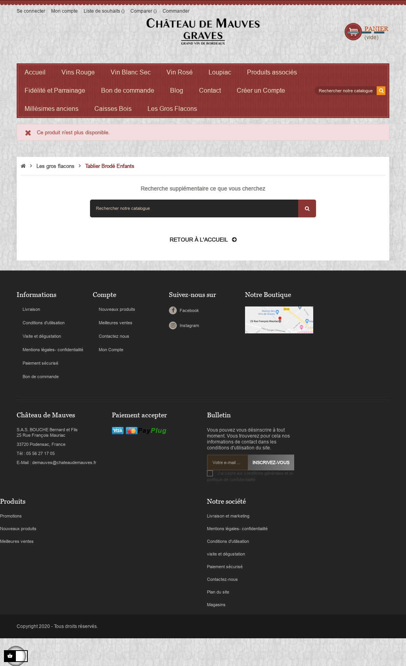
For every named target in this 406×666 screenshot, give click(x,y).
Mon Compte (111, 349)
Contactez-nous (222, 579)
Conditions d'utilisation (44, 322)
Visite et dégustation (42, 336)
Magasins (216, 604)
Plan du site (218, 592)
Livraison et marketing (228, 516)
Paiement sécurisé (40, 363)
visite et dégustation (226, 554)
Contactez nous (114, 336)
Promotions (11, 516)
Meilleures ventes (115, 322)
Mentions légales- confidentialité (53, 349)
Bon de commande (41, 376)
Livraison (31, 309)
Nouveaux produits (117, 309)
